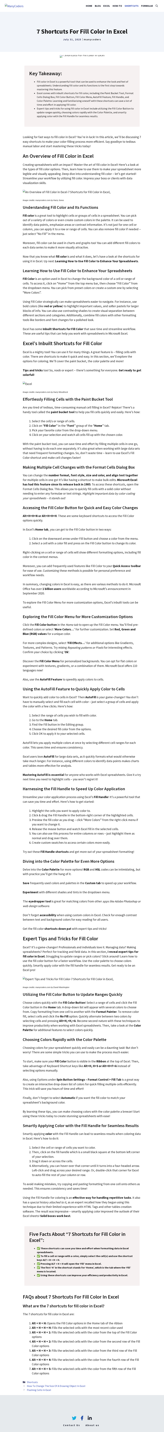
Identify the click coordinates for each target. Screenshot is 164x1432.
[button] (156, 6)
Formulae (147, 5)
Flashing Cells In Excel (39, 1390)
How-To (117, 5)
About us (92, 1425)
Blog (98, 5)
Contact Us (71, 1425)
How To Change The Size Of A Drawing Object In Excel (56, 1386)
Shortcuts (132, 5)
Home (89, 5)
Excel (106, 5)
